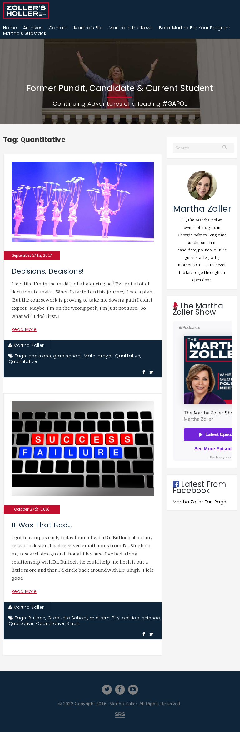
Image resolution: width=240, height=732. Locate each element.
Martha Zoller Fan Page (200, 502)
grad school (67, 356)
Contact (58, 28)
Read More (24, 329)
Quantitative (22, 361)
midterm (100, 618)
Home (10, 28)
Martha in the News (131, 28)
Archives (33, 28)
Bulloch (36, 618)
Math (89, 356)
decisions (39, 356)
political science (141, 618)
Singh (73, 623)
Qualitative (127, 356)
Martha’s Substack (24, 33)
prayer (105, 356)
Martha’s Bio (88, 28)
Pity (116, 618)
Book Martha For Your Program (195, 28)
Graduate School (68, 618)
